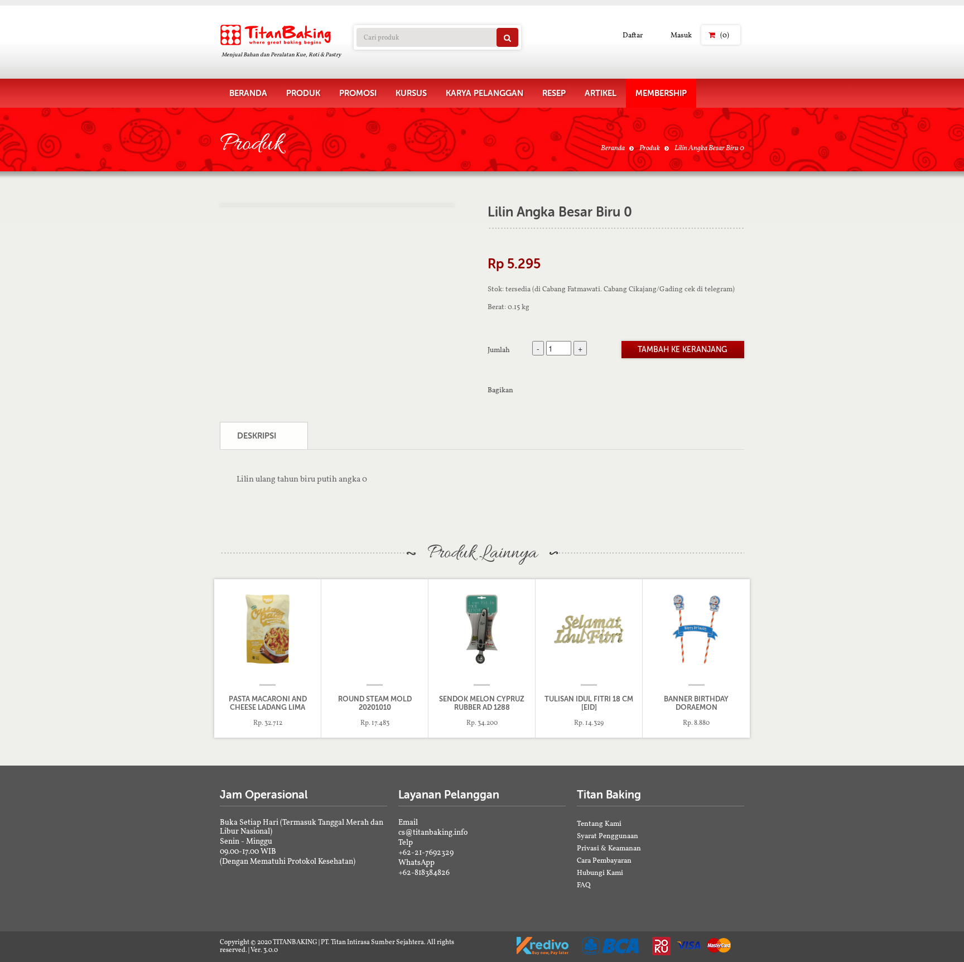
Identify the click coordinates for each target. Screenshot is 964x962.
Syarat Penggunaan (607, 835)
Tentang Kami (599, 823)
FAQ (584, 885)
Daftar (633, 35)
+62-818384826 (424, 872)
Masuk (681, 35)
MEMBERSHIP (661, 93)
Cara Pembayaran (604, 860)
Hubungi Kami (600, 872)
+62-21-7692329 (426, 852)
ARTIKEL (600, 93)
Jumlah (499, 349)
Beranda (613, 147)
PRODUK (303, 93)
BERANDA (248, 93)
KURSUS (411, 93)
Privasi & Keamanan (609, 848)
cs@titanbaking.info (432, 832)
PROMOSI (358, 93)
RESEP (554, 93)
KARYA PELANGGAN (484, 93)
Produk (649, 147)
